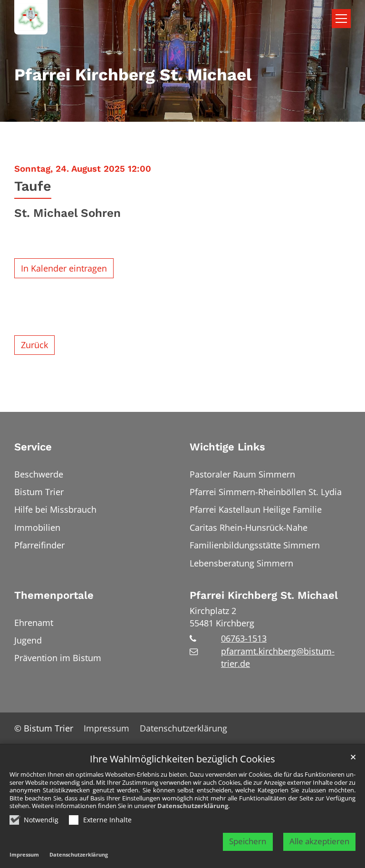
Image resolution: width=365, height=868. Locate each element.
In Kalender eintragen (64, 268)
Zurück (34, 345)
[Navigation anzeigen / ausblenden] (341, 18)
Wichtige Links (227, 447)
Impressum (24, 854)
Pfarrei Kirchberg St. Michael (264, 595)
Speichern (247, 841)
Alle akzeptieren (319, 841)
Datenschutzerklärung (192, 805)
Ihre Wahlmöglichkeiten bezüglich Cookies (182, 759)
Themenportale (54, 595)
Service (33, 447)
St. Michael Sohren (67, 213)
